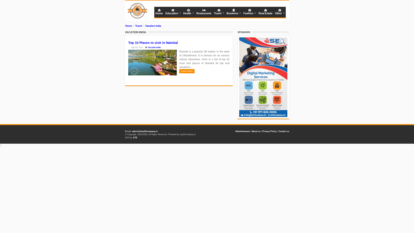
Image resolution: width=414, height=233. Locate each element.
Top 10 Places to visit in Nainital (153, 42)
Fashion (248, 13)
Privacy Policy (269, 131)
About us (256, 131)
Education (172, 13)
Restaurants (203, 13)
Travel (218, 13)
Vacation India (153, 25)
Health (187, 13)
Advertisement (242, 131)
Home (159, 13)
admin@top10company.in (145, 131)
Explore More (187, 71)
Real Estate (265, 13)
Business (233, 13)
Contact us (283, 131)
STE (135, 137)
